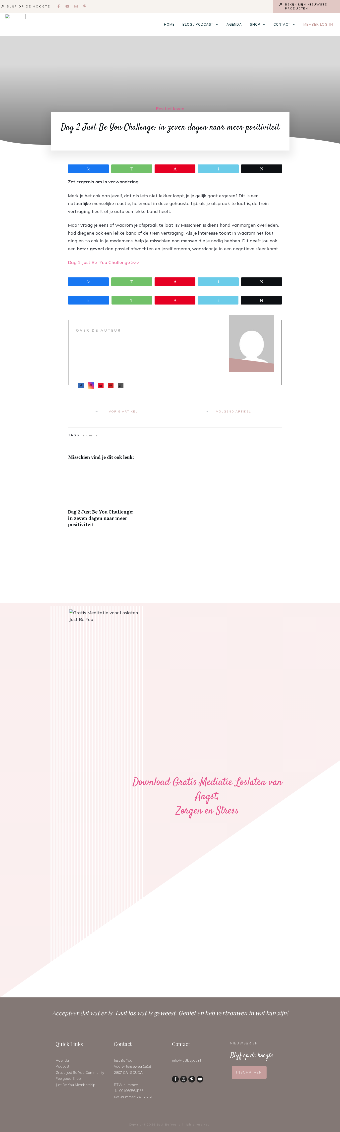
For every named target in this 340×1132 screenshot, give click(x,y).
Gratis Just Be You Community (80, 1072)
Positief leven (170, 108)
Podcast (62, 1066)
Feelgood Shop (68, 1078)
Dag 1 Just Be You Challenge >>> (103, 262)
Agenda (62, 1060)
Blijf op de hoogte (28, 6)
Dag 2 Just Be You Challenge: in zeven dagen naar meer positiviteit (102, 499)
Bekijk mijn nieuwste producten (306, 6)
